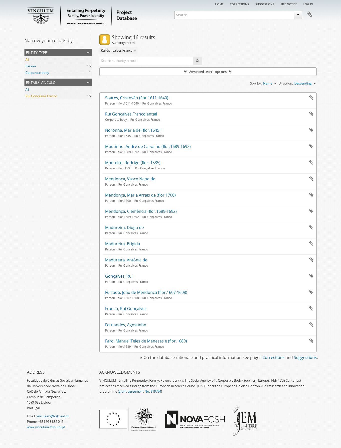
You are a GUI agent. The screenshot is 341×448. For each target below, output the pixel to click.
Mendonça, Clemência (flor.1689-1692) (141, 211)
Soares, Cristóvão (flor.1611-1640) (136, 98)
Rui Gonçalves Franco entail (131, 114)
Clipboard (309, 14)
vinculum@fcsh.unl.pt (52, 416)
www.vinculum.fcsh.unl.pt (46, 427)
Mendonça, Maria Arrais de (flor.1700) (140, 195)
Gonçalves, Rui (119, 276)
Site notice (289, 3)
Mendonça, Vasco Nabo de (130, 179)
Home (219, 3)
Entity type (36, 52)
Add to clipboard (311, 97)
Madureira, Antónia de (126, 260)
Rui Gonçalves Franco (41, 96)
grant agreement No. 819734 (140, 391)
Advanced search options (208, 71)
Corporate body (37, 72)
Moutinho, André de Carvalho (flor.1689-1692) (148, 146)
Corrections (239, 3)
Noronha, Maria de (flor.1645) (133, 130)
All (27, 59)
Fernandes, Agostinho (125, 325)
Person (30, 66)
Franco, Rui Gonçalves (126, 308)
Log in (308, 3)
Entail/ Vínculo (41, 82)
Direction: (286, 83)
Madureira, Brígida (122, 243)
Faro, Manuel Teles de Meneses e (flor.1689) (146, 341)
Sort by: (256, 83)
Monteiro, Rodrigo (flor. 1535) (133, 162)
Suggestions (264, 3)
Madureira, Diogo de (124, 227)
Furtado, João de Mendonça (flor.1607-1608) (146, 292)
